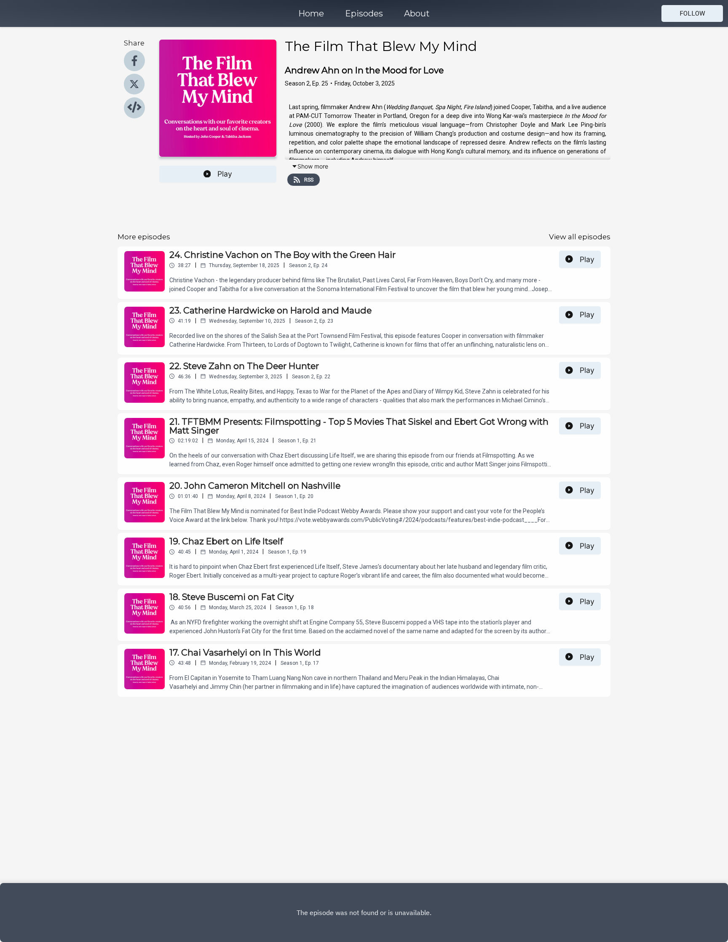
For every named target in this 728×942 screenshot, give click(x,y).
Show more (312, 166)
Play (224, 173)
